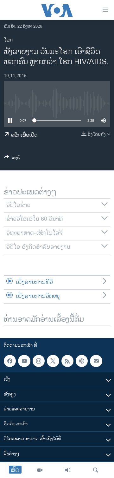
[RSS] (67, 361)
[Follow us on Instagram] (39, 361)
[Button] (12, 159)
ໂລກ (8, 40)
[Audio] (67, 470)
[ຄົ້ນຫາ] (95, 470)
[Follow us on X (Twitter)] (53, 361)
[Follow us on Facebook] (10, 361)
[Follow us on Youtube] (24, 361)
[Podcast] (82, 361)
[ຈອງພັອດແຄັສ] (96, 361)
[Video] (39, 470)
